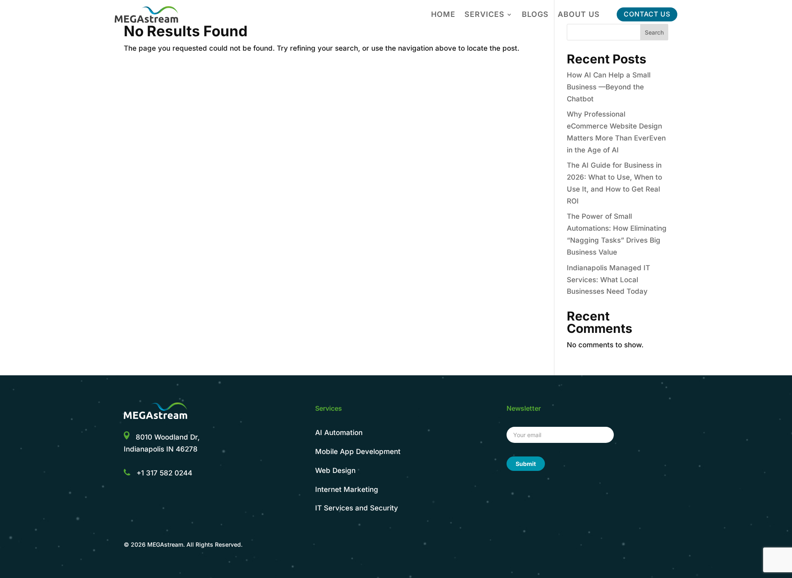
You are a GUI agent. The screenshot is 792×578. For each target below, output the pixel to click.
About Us (579, 15)
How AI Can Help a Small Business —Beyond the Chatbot (609, 87)
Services (484, 15)
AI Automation (339, 432)
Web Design (335, 470)
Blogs (535, 15)
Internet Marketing (346, 489)
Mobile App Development (358, 451)
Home (443, 15)
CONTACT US (647, 14)
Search (654, 32)
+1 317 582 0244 (164, 473)
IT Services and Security (356, 508)
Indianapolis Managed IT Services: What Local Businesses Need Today (608, 280)
